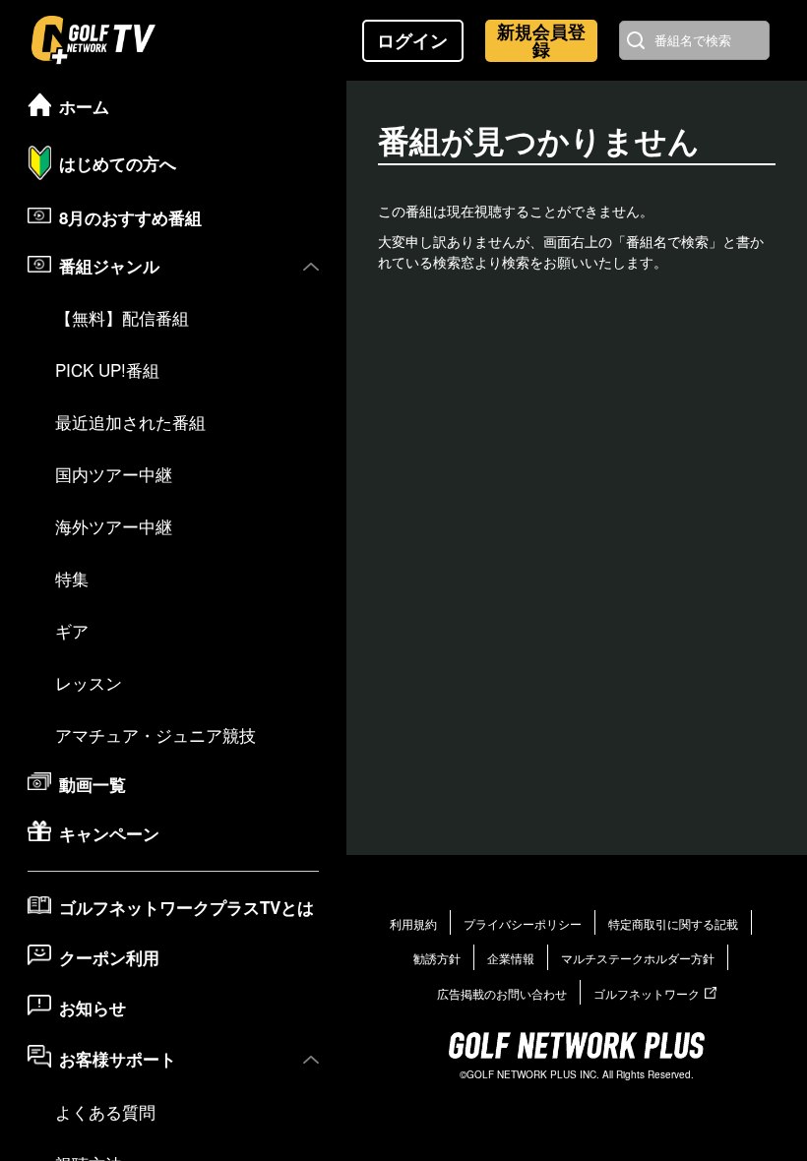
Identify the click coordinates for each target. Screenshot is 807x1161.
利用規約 (413, 923)
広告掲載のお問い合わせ (502, 993)
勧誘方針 (437, 957)
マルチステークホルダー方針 (637, 957)
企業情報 (510, 957)
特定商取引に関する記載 (673, 923)
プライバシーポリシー (523, 923)
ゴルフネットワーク (646, 993)
